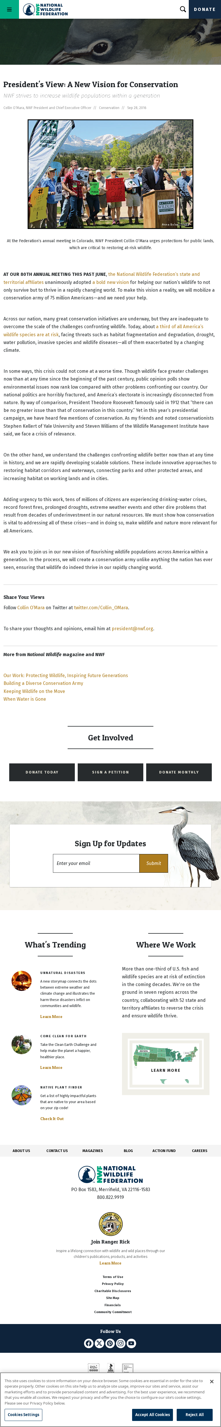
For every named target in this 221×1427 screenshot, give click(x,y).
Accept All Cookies (152, 1414)
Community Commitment (113, 1312)
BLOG (128, 1151)
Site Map (112, 1298)
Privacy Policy (113, 1284)
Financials (112, 1305)
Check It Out (52, 1118)
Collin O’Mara (31, 607)
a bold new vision (110, 282)
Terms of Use (112, 1277)
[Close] (211, 1381)
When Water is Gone (24, 699)
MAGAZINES (93, 1151)
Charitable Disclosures (112, 1291)
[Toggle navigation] (9, 9)
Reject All (195, 1414)
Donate (205, 9)
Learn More (51, 1016)
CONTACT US (57, 1151)
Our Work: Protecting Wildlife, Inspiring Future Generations (65, 675)
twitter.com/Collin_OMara (101, 607)
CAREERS (199, 1151)
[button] (153, 863)
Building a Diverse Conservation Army (43, 683)
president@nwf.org (132, 628)
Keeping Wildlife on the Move (34, 691)
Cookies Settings (23, 1414)
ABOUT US (21, 1151)
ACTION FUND (164, 1151)
